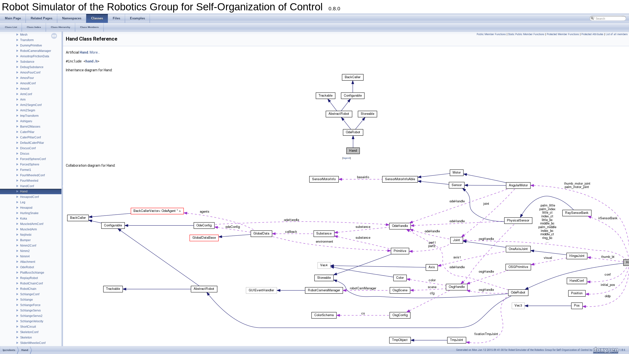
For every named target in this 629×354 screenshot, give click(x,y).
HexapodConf (29, 197)
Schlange (26, 299)
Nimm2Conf (28, 245)
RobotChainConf (31, 283)
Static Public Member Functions (526, 34)
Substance (27, 61)
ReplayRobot (29, 278)
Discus (24, 153)
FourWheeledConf (32, 175)
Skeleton (26, 337)
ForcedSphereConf (33, 159)
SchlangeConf (29, 294)
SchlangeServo (30, 310)
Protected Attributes (592, 34)
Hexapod (26, 207)
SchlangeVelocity (31, 321)
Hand (24, 191)
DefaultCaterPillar (32, 143)
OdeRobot (27, 267)
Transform (27, 40)
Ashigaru (26, 121)
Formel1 (25, 170)
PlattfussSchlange (32, 272)
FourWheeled (29, 180)
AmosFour (27, 78)
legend (346, 158)
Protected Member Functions (563, 34)
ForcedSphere (29, 164)
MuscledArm (28, 229)
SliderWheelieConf (32, 343)
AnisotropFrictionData (34, 56)
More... (95, 52)
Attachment (27, 262)
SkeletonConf (29, 332)
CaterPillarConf (30, 137)
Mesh (24, 34)
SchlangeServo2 (31, 316)
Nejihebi (25, 234)
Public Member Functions (491, 34)
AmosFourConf (30, 72)
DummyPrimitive (31, 45)
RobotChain (28, 289)
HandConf (27, 186)
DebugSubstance (31, 67)
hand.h (91, 61)
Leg (22, 202)
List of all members (617, 34)
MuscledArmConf (31, 224)
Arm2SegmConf (31, 105)
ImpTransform (29, 116)
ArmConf (26, 94)
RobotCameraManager (35, 51)
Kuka (23, 218)
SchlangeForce (30, 305)
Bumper (25, 240)
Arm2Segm (27, 110)
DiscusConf (28, 148)
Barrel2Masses (30, 126)
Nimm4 (25, 256)
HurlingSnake (29, 213)
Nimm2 (25, 251)
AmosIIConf (28, 83)
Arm (23, 99)
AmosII (24, 88)
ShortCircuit (28, 326)
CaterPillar (27, 132)
